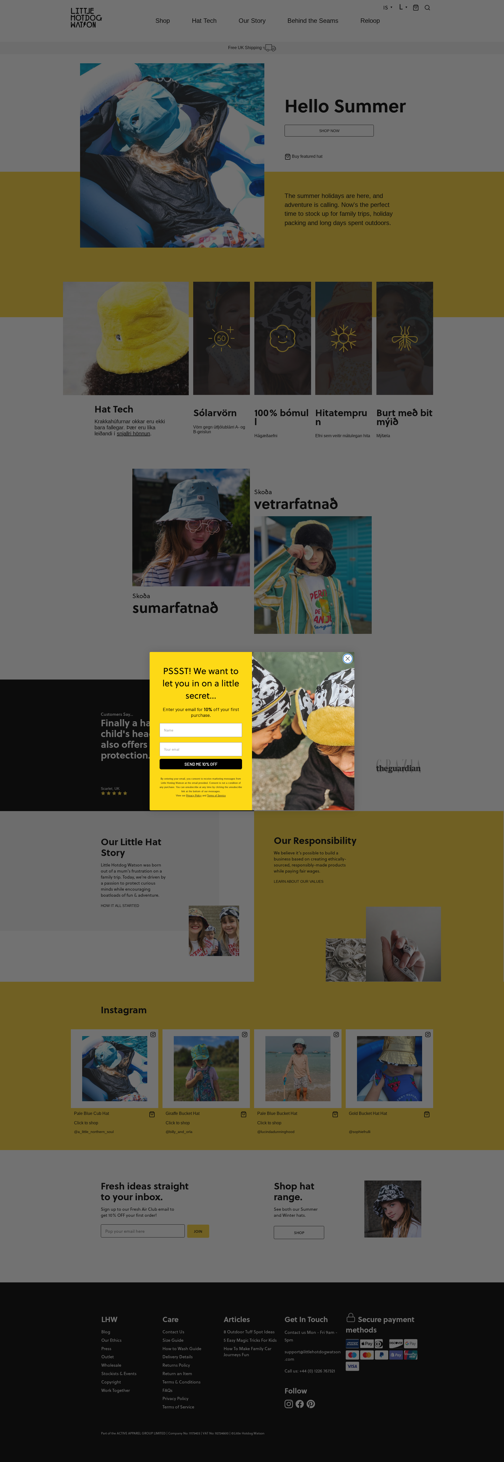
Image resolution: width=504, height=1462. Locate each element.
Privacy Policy (194, 795)
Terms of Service (216, 795)
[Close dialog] (347, 658)
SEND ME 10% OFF (201, 763)
